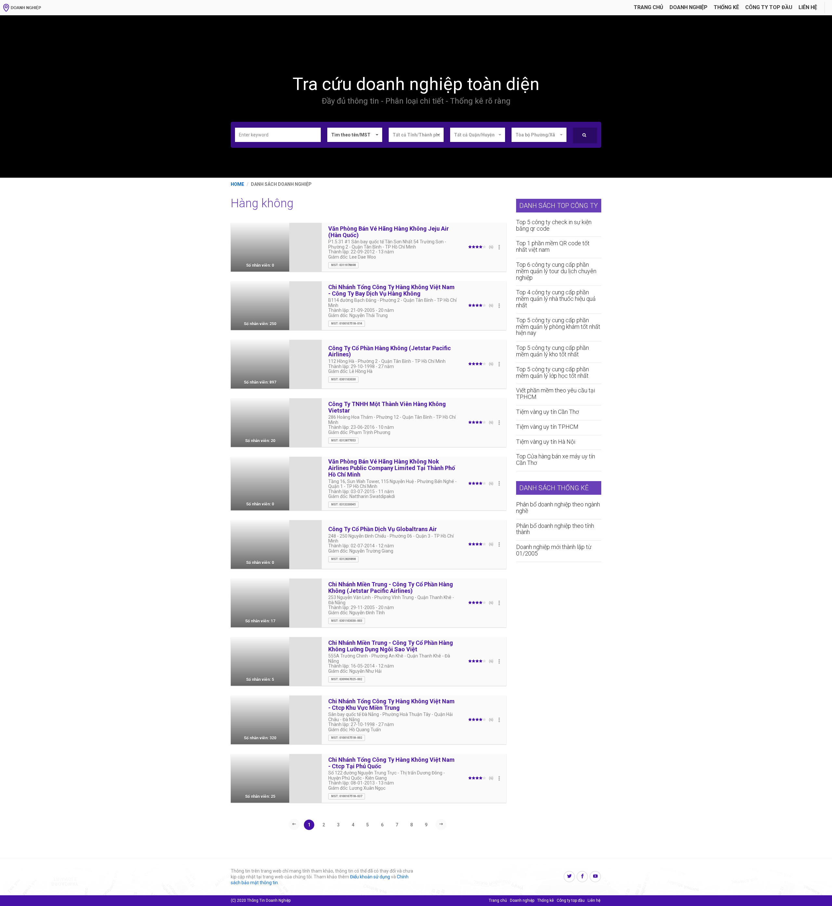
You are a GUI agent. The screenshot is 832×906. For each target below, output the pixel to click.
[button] (354, 135)
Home (237, 184)
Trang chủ (648, 7)
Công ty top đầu (571, 900)
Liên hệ (808, 7)
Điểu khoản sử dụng (370, 876)
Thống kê (726, 7)
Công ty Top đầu (768, 7)
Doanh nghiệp (689, 7)
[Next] (441, 824)
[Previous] (294, 824)
